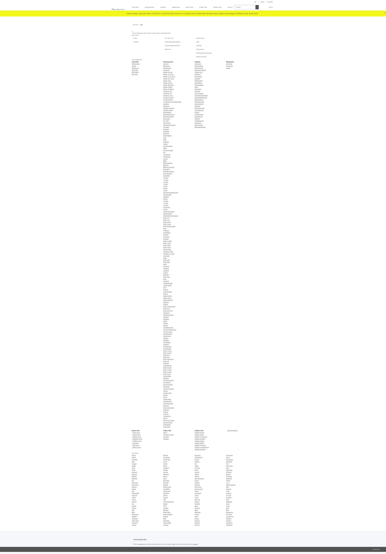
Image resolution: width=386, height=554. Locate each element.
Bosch (165, 433)
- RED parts (135, 445)
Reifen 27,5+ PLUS (169, 76)
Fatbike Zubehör (200, 449)
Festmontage (199, 114)
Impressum (200, 49)
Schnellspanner (168, 380)
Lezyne (165, 472)
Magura (134, 474)
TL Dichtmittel (168, 100)
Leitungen (166, 119)
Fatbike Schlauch (200, 445)
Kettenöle (198, 89)
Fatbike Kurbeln (200, 439)
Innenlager (167, 157)
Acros (228, 506)
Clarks (134, 457)
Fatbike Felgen (199, 433)
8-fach (165, 188)
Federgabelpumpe (201, 98)
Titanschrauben (168, 389)
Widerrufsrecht (201, 57)
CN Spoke (166, 457)
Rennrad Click (168, 311)
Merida (134, 476)
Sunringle (198, 493)
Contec (197, 514)
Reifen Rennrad (168, 85)
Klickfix (165, 470)
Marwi (197, 474)
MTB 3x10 (166, 357)
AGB (197, 42)
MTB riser (166, 277)
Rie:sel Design (231, 485)
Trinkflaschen (199, 121)
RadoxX (165, 485)
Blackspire (229, 512)
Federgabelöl (199, 85)
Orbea (228, 481)
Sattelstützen (167, 334)
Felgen (165, 144)
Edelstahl (166, 387)
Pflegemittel (199, 81)
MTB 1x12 (166, 220)
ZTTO (165, 506)
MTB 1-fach (167, 243)
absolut (197, 521)
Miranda (229, 476)
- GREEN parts (136, 437)
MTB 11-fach (167, 351)
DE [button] (255, 2)
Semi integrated (168, 408)
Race (164, 228)
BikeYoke (198, 512)
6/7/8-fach (166, 207)
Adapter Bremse (168, 108)
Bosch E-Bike (167, 241)
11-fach (165, 180)
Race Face (135, 485)
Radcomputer (199, 104)
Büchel (165, 455)
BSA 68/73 (166, 169)
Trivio (196, 497)
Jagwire (165, 516)
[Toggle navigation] (114, 5)
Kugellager (166, 233)
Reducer (166, 406)
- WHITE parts (136, 447)
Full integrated (168, 403)
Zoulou (134, 506)
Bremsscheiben (168, 117)
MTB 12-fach (167, 353)
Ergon (165, 462)
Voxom (134, 525)
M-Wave (228, 472)
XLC (133, 504)
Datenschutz (200, 38)
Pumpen (197, 91)
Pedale (165, 304)
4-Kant (165, 159)
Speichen (166, 266)
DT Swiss (229, 514)
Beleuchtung (199, 66)
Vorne (165, 397)
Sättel (165, 321)
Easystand (229, 459)
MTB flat (166, 275)
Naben (165, 294)
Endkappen (167, 425)
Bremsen (166, 106)
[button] (262, 7)
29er (164, 138)
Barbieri (166, 510)
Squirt (197, 491)
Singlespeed (167, 195)
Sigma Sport (199, 489)
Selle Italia (135, 521)
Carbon (165, 338)
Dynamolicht (199, 68)
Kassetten (166, 176)
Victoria (197, 525)
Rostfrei (165, 235)
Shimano (135, 523)
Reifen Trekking (168, 89)
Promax (197, 483)
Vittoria (134, 502)
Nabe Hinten (167, 296)
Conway (165, 525)
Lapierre (134, 472)
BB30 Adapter (167, 163)
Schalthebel (167, 349)
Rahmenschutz (200, 108)
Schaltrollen (167, 376)
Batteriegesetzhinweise (204, 53)
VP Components (168, 502)
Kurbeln (166, 239)
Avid (227, 508)
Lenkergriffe (167, 285)
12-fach (165, 182)
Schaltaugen (167, 347)
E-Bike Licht (198, 72)
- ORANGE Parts (137, 439)
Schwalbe (166, 489)
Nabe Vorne (167, 298)
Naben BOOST (168, 300)
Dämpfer (166, 131)
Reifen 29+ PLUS (168, 79)
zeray (228, 504)
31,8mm (166, 414)
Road (165, 264)
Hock (133, 468)
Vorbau (165, 412)
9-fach (165, 190)
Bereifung (166, 66)
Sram (228, 491)
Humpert (166, 468)
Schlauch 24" (167, 91)
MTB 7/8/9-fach (168, 359)
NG (133, 481)
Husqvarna (229, 516)
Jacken (228, 68)
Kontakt (270, 2)
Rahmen (166, 317)
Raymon (197, 523)
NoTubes (166, 481)
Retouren (168, 49)
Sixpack (228, 489)
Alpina (134, 508)
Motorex (134, 478)
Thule (196, 495)
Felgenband (167, 68)
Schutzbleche (199, 110)
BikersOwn (166, 512)
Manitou (166, 474)
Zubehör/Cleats (168, 315)
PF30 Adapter (167, 174)
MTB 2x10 (166, 355)
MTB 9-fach (167, 374)
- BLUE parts (136, 433)
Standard (166, 237)
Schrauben (167, 382)
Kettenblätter (167, 214)
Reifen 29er (167, 81)
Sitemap (199, 46)
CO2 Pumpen (199, 93)
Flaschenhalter (168, 150)
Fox (196, 464)
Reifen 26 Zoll (167, 72)
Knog (196, 470)
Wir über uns (169, 38)
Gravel (134, 66)
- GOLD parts (136, 435)
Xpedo (165, 504)
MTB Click (166, 309)
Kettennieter (199, 125)
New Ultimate (199, 478)
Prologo (228, 521)
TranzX (165, 497)
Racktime (166, 521)
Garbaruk (229, 523)
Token (134, 497)
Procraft (166, 483)
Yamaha (166, 439)
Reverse (197, 485)
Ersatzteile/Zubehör (201, 95)
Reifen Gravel (167, 83)
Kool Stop (229, 470)
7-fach (165, 186)
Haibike (134, 516)
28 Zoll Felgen (167, 146)
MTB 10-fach (167, 368)
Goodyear (229, 525)
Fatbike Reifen (199, 443)
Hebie (197, 466)
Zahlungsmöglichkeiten (173, 42)
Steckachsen (167, 393)
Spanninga (166, 491)
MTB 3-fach (167, 224)
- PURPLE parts (137, 441)
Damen (165, 323)
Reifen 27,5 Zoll (168, 74)
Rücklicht (198, 74)
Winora (197, 502)
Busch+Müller (168, 514)
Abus (196, 506)
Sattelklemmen (168, 328)
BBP (227, 510)
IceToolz (197, 468)
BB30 (165, 161)
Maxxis (228, 474)
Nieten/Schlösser (169, 211)
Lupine (197, 472)
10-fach (165, 178)
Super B (134, 495)
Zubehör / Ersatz (168, 254)
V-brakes (166, 127)
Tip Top (228, 495)
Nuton (197, 481)
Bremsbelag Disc (169, 114)
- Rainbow (135, 443)
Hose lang (229, 66)
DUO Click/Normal (169, 306)
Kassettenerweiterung (170, 193)
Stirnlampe (198, 76)
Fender (197, 112)
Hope (196, 516)
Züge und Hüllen (169, 420)
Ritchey (134, 487)
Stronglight (135, 493)
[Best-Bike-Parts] (118, 9)
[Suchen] (257, 7)
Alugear (165, 508)
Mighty (197, 476)
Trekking (166, 230)
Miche (165, 476)
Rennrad (135, 74)
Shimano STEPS (168, 435)
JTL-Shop (382, 549)
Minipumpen (199, 100)
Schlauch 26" (167, 93)
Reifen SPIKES (167, 87)
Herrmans (229, 466)
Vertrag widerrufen (139, 539)
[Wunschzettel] (265, 7)
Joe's (227, 468)
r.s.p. (227, 483)
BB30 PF (166, 165)
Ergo (164, 287)
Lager (165, 258)
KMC (164, 519)
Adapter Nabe (168, 110)
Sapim (134, 489)
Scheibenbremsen (169, 125)
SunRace (166, 493)
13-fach (165, 184)
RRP (227, 487)
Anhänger (198, 64)
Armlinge (229, 64)
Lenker (165, 273)
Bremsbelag (167, 112)
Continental (198, 457)
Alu (164, 152)
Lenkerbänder (168, 283)
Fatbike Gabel (199, 435)
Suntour (228, 493)
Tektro (165, 495)
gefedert (166, 340)
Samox (197, 519)
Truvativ (228, 497)
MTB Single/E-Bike (169, 226)
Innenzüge (166, 427)
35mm (165, 418)
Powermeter (167, 249)
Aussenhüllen (167, 422)
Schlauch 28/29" (168, 98)
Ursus (134, 500)
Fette (196, 87)
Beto (133, 512)
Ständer (197, 119)
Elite (133, 462)
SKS (133, 491)
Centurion (229, 455)
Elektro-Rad (136, 64)
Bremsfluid (198, 83)
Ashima (197, 508)
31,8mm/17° (167, 416)
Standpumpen (199, 102)
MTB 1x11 (166, 218)
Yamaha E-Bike (168, 252)
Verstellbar (167, 342)
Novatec (228, 519)
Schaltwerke (167, 366)
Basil (196, 510)
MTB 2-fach (167, 222)
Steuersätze (167, 399)
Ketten (165, 199)
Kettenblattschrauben (170, 216)
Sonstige (166, 437)
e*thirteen (166, 459)
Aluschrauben (168, 385)
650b (165, 140)
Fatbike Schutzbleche (202, 447)
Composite (166, 155)
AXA (133, 510)
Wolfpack (229, 502)
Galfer (134, 466)
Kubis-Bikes (167, 523)
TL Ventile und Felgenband (172, 102)
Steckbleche (199, 117)
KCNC (134, 470)
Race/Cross (167, 123)
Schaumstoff (167, 292)
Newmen (229, 478)
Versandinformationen (172, 46)
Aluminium (167, 336)
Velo (227, 500)
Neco (165, 478)
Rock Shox (198, 487)
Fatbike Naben (199, 441)
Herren (165, 325)
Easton (197, 459)
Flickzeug (166, 70)
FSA (227, 464)
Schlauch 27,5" (168, 95)
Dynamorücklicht (200, 70)
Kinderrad (135, 68)
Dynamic (135, 459)
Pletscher (135, 483)
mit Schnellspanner (169, 330)
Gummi (165, 290)
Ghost (165, 466)
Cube (228, 457)
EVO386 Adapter (168, 171)
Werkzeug (198, 123)
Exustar (134, 464)
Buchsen (166, 133)
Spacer (165, 391)
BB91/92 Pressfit (168, 167)
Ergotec (197, 462)
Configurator (167, 401)
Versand (195, 544)
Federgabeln (167, 136)
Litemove (135, 519)
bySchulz (198, 455)
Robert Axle (167, 487)
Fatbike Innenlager (201, 437)
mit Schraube (167, 332)
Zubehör (166, 104)
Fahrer (165, 464)
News (262, 2)
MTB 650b (135, 72)
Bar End (166, 64)
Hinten (165, 395)
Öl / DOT (166, 121)
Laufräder (166, 256)
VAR (164, 500)
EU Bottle (229, 462)
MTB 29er (135, 70)
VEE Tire (197, 500)
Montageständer (200, 127)
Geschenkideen (232, 430)
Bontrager (135, 514)
